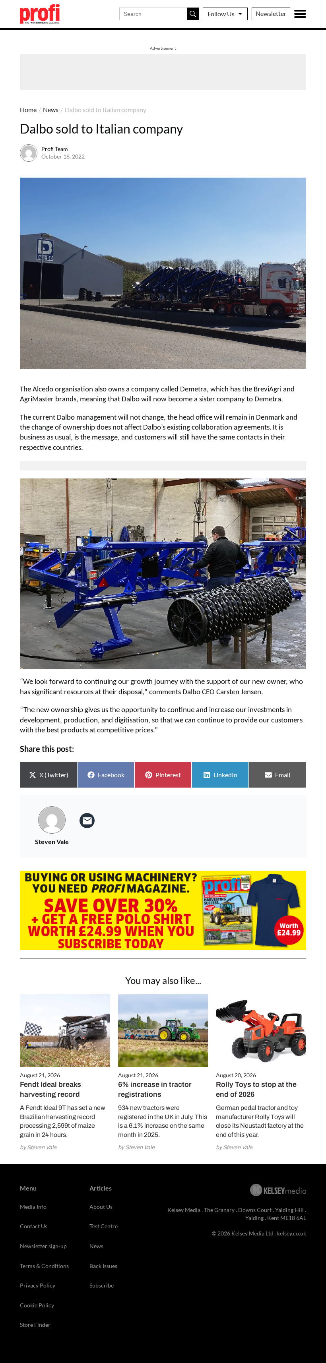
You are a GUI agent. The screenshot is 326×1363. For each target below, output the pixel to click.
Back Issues (103, 1265)
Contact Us (33, 1226)
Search (193, 14)
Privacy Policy (37, 1285)
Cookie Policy (37, 1305)
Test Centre (103, 1226)
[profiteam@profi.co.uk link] (87, 820)
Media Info (33, 1206)
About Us (101, 1206)
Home (28, 109)
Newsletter (271, 13)
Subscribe (101, 1285)
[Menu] (300, 14)
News (50, 109)
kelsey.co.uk (291, 1233)
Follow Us (221, 13)
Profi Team (54, 148)
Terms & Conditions (44, 1265)
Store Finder (35, 1324)
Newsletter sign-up (43, 1246)
